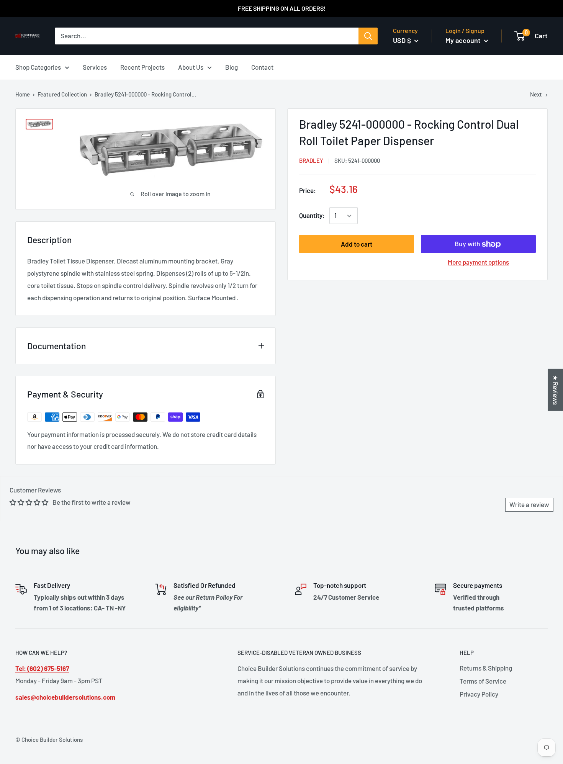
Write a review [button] (529, 504)
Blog (231, 66)
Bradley (311, 160)
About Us (190, 66)
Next (536, 94)
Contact (262, 66)
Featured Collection (62, 94)
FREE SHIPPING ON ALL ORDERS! (282, 8)
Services (95, 66)
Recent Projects (142, 66)
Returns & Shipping (486, 668)
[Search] (368, 36)
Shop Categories (38, 66)
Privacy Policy (479, 694)
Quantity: (312, 215)
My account (463, 40)
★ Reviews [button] (556, 389)
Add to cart (356, 244)
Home (22, 94)
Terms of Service (483, 681)
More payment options (478, 262)
